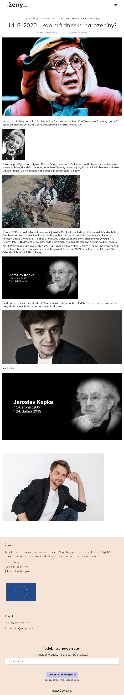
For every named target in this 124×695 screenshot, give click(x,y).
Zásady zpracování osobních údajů (62, 680)
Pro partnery (12, 562)
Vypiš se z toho (48, 18)
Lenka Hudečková (46, 32)
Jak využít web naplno (17, 571)
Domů (27, 18)
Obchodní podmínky (16, 566)
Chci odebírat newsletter (62, 674)
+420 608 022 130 (18, 623)
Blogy (35, 18)
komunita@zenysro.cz (20, 628)
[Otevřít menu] (116, 5)
